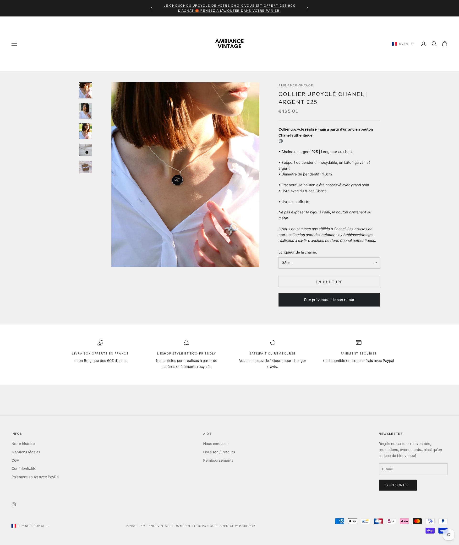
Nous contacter (216, 443)
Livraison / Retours (219, 452)
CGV (15, 460)
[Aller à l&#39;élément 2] (85, 111)
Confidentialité (23, 468)
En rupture (329, 282)
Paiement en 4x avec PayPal (35, 477)
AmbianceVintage (296, 85)
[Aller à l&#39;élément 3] (85, 131)
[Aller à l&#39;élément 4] (85, 150)
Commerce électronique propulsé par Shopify (214, 526)
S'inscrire (398, 485)
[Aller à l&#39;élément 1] (85, 90)
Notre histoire (23, 443)
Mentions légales (25, 452)
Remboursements (218, 460)
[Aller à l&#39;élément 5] (85, 167)
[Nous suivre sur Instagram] (13, 504)
